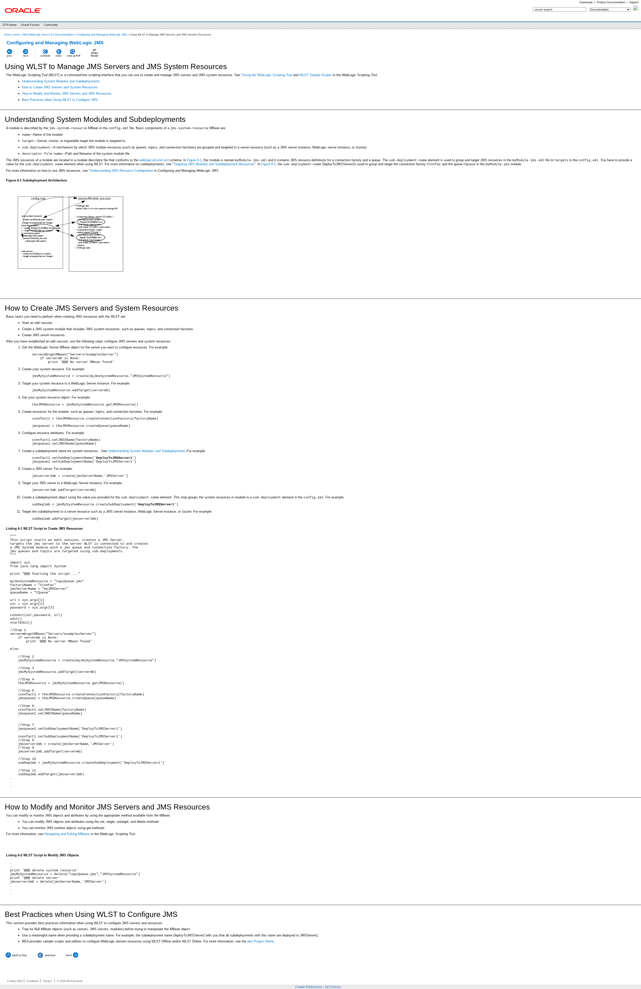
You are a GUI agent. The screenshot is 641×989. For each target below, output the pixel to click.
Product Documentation (611, 2)
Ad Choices (333, 987)
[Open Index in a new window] (59, 57)
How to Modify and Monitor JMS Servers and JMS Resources (66, 93)
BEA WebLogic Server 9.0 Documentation (48, 34)
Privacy (47, 980)
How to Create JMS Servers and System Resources (60, 87)
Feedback (33, 980)
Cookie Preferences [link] (308, 987)
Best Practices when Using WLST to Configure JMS (60, 100)
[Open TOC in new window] (45, 57)
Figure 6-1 (194, 160)
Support (633, 2)
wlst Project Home (260, 941)
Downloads (586, 2)
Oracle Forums (30, 24)
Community (51, 24)
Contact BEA (15, 980)
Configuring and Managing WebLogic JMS (101, 34)
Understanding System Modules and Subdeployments (61, 81)
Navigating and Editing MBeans (67, 834)
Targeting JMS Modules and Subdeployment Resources (214, 164)
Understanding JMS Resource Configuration (121, 170)
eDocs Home (12, 34)
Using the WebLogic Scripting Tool (267, 75)
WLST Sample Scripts (315, 75)
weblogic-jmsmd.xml (154, 160)
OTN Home (10, 24)
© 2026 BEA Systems (70, 980)
